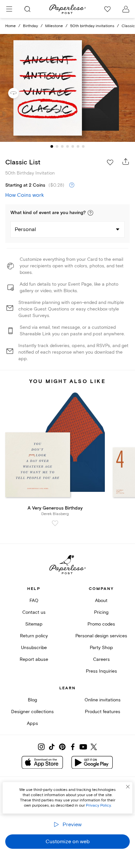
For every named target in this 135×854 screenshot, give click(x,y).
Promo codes (101, 624)
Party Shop (101, 647)
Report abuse (34, 659)
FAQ (33, 600)
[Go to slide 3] (62, 146)
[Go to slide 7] (83, 146)
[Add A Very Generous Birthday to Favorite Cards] (55, 523)
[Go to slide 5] (72, 146)
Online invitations (103, 700)
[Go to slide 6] (78, 146)
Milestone (54, 26)
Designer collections (32, 711)
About (101, 600)
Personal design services (101, 636)
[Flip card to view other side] (18, 93)
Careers (101, 659)
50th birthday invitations (92, 26)
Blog (32, 700)
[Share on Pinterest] (62, 747)
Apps (32, 723)
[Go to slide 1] (51, 146)
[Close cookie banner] (128, 787)
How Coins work (24, 195)
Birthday (30, 26)
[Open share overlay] (126, 161)
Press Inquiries (101, 671)
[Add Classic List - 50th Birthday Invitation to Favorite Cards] (110, 162)
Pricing (101, 612)
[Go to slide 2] (57, 146)
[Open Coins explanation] (72, 185)
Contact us (34, 612)
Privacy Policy (98, 805)
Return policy (34, 636)
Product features (102, 711)
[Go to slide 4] (67, 146)
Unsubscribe (34, 647)
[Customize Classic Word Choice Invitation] (67, 88)
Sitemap (34, 624)
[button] (90, 212)
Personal (25, 229)
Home (10, 26)
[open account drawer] (126, 9)
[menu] (9, 9)
